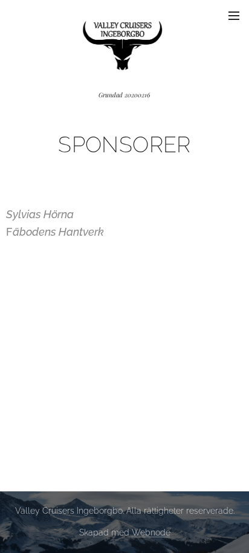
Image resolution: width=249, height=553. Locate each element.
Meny (234, 15)
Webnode (151, 532)
